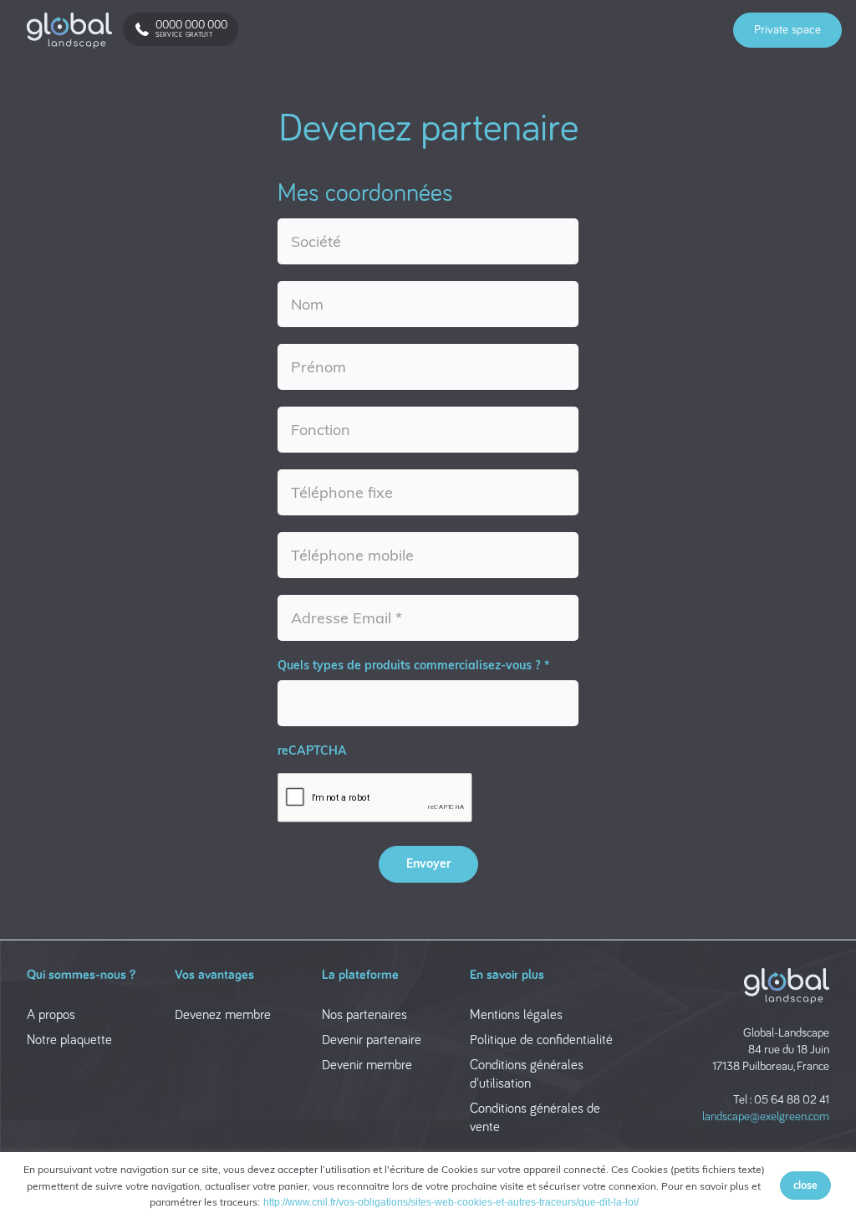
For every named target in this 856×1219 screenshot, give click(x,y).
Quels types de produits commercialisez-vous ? (409, 665)
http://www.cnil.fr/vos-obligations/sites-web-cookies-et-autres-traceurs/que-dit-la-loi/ (451, 1202)
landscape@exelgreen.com (765, 1116)
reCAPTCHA (312, 750)
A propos (51, 1015)
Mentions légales (516, 1015)
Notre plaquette (69, 1040)
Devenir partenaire (371, 1040)
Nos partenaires (364, 1015)
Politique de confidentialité (541, 1040)
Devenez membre (223, 1015)
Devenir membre (367, 1065)
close (805, 1185)
